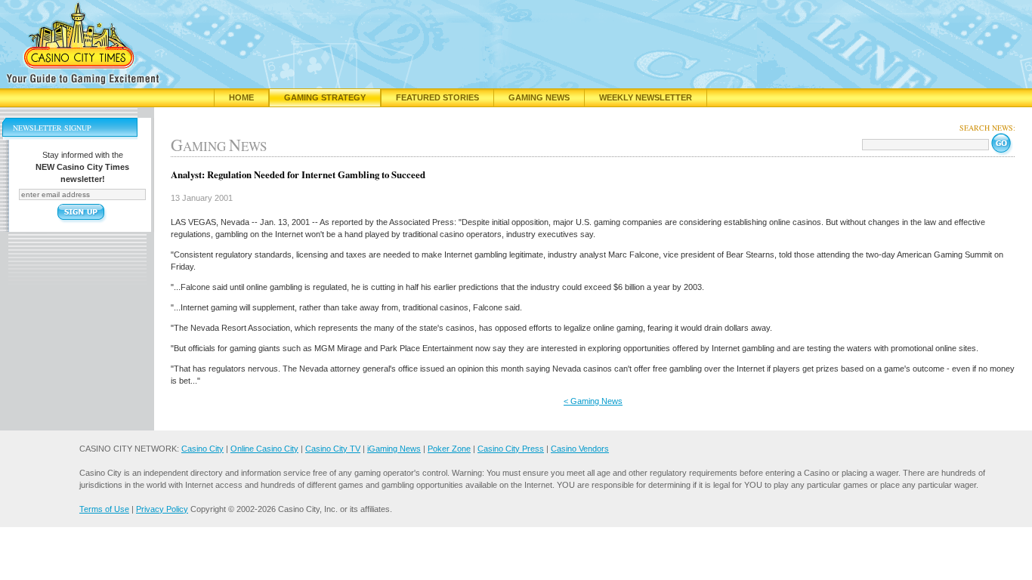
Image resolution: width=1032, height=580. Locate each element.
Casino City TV (332, 448)
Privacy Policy (162, 509)
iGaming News (394, 448)
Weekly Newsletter (645, 97)
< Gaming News (593, 401)
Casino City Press (510, 448)
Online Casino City (264, 448)
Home (241, 97)
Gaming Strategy (325, 97)
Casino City (202, 448)
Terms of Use (104, 509)
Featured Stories (437, 97)
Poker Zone (449, 448)
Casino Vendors (580, 448)
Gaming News (539, 97)
